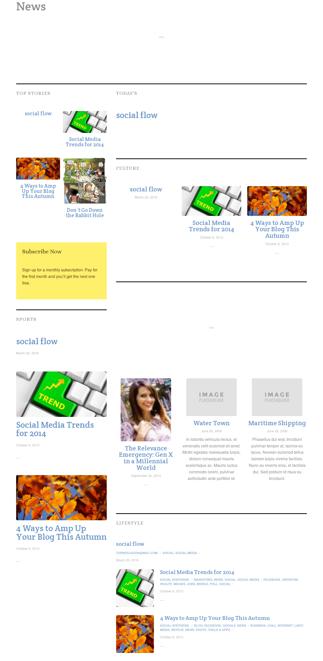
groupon (290, 579)
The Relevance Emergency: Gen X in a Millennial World (146, 458)
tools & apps (219, 629)
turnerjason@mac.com (136, 553)
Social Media (186, 553)
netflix (177, 629)
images (179, 584)
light (298, 625)
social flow (38, 113)
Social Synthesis (174, 579)
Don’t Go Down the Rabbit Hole (85, 213)
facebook (272, 579)
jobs (191, 584)
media (165, 629)
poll (214, 584)
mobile (202, 584)
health (166, 584)
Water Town (211, 423)
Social (168, 553)
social (225, 584)
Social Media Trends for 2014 (85, 142)
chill (271, 625)
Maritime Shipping (277, 423)
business (258, 625)
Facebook (212, 625)
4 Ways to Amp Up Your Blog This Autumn (38, 191)
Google (229, 625)
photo (201, 629)
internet (285, 625)
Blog (198, 625)
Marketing (203, 579)
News (218, 579)
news (189, 629)
